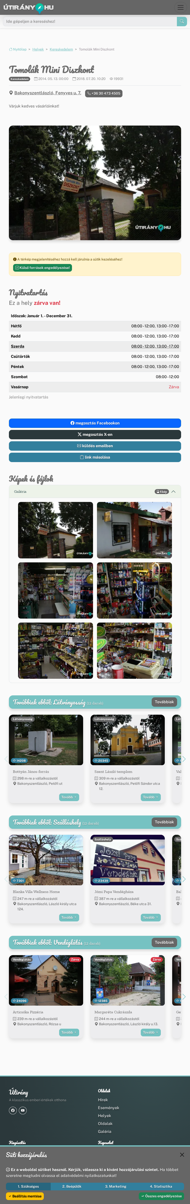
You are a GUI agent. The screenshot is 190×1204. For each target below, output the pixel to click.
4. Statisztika (161, 1186)
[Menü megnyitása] (180, 7)
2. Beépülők (71, 1186)
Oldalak (105, 1123)
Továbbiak (164, 702)
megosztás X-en (97, 434)
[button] (55, 530)
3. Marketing (115, 1186)
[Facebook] (13, 1110)
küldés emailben (97, 446)
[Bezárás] (182, 1155)
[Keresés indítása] (182, 21)
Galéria (104, 1131)
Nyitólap (19, 49)
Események (108, 1107)
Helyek (38, 49)
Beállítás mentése (27, 1196)
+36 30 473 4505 (105, 93)
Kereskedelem (61, 49)
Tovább (67, 797)
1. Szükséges (28, 1186)
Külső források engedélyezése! (44, 268)
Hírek (103, 1100)
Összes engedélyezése (163, 1196)
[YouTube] (23, 1110)
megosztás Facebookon (96, 423)
